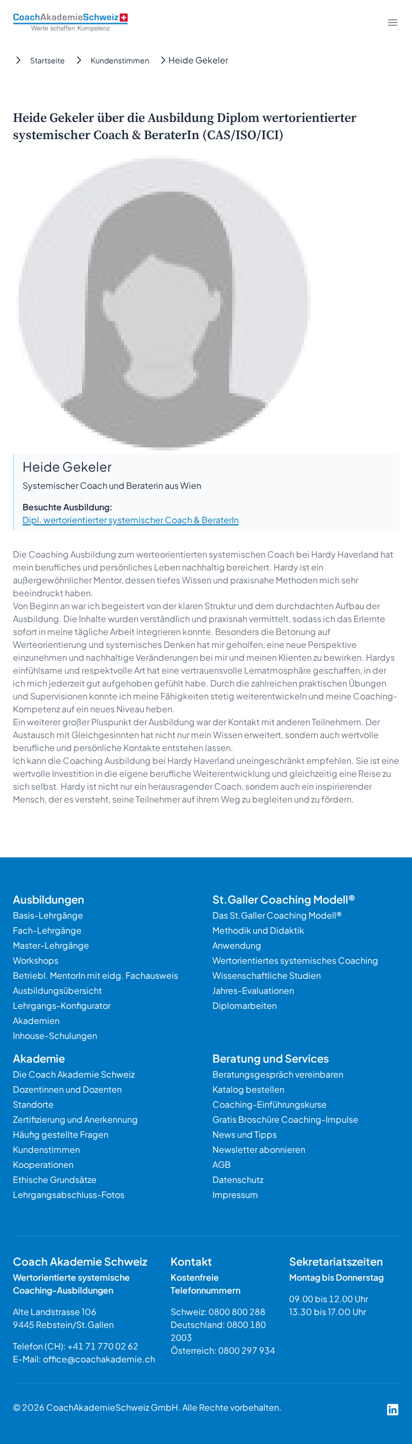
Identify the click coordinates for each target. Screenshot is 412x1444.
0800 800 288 (237, 1311)
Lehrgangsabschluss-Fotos (68, 1194)
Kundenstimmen (120, 60)
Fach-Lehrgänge (47, 930)
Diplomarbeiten (244, 1005)
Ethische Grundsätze (55, 1179)
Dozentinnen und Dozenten (67, 1089)
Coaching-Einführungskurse (269, 1104)
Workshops (35, 960)
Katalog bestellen (248, 1089)
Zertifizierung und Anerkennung (75, 1119)
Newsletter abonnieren (258, 1149)
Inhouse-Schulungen (55, 1035)
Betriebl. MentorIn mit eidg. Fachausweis (95, 975)
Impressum (235, 1194)
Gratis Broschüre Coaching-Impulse (285, 1119)
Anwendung (236, 945)
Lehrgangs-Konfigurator (62, 1005)
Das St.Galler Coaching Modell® (277, 915)
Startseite (47, 60)
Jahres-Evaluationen (253, 990)
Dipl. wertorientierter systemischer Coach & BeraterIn (131, 519)
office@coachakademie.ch (99, 1358)
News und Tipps (244, 1134)
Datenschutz (237, 1179)
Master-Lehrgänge (51, 945)
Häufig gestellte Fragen (60, 1134)
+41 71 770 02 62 (103, 1346)
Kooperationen (43, 1164)
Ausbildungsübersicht (57, 990)
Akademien (36, 1020)
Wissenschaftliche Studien (266, 975)
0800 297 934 (246, 1350)
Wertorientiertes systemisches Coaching (295, 960)
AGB (221, 1164)
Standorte (33, 1104)
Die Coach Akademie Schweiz (74, 1074)
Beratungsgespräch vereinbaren (277, 1074)
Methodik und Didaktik (258, 930)
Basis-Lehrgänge (48, 915)
